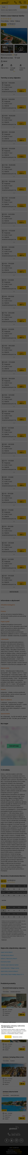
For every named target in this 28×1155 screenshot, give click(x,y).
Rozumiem (8, 1036)
